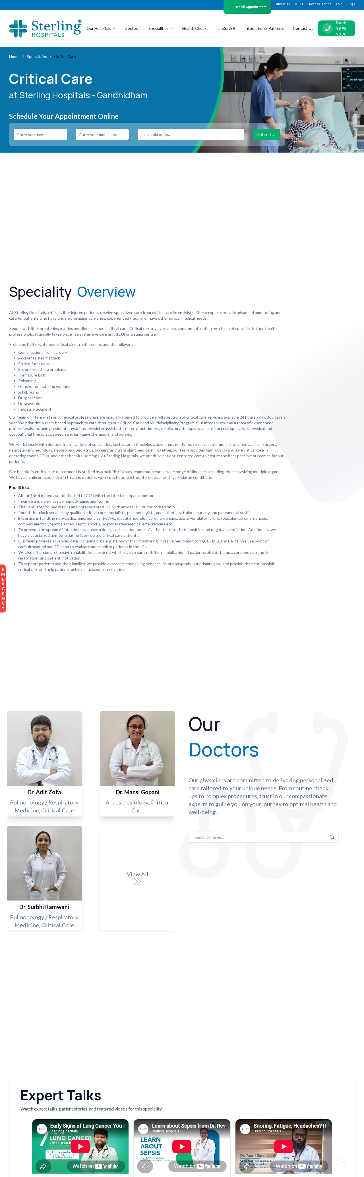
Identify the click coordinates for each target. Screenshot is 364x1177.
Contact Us (303, 28)
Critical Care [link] (65, 56)
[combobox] (191, 134)
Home (14, 56)
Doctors (132, 28)
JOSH (298, 4)
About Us (283, 4)
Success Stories (319, 4)
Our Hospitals (98, 28)
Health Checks (195, 28)
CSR (339, 4)
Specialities (158, 28)
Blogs (350, 4)
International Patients (264, 28)
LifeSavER (226, 28)
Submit (264, 134)
